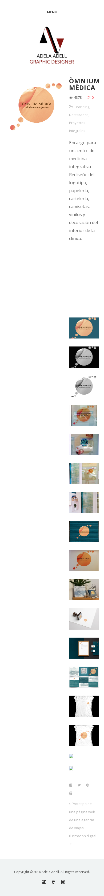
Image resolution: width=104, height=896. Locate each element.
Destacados (79, 114)
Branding (82, 106)
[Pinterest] (44, 882)
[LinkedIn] (63, 882)
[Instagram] (53, 882)
